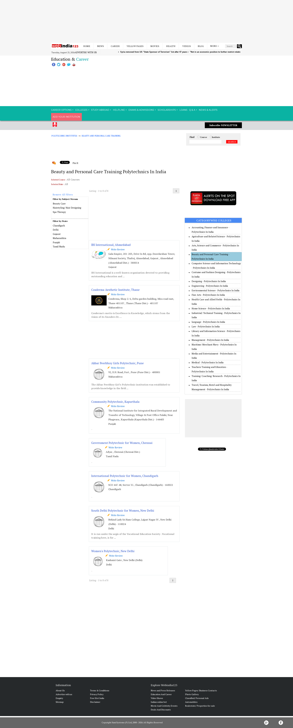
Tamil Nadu (59, 246)
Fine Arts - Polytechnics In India (208, 294)
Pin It (75, 163)
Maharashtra (59, 238)
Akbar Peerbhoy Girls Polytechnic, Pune (117, 363)
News (100, 46)
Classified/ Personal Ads (197, 698)
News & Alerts (208, 110)
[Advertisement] (146, 21)
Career (115, 46)
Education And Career (161, 694)
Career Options (61, 110)
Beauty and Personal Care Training (101, 135)
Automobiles (191, 701)
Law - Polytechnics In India (206, 326)
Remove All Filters (63, 194)
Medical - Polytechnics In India (208, 362)
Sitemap (60, 701)
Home (86, 46)
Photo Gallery (192, 694)
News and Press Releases (163, 690)
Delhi (55, 229)
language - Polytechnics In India (208, 321)
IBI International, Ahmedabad (111, 245)
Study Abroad (100, 110)
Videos (186, 46)
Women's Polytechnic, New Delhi (112, 551)
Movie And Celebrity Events (164, 705)
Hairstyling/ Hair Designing (67, 207)
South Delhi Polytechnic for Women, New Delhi (122, 510)
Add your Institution (66, 116)
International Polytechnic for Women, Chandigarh (124, 476)
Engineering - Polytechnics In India (210, 285)
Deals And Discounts (161, 709)
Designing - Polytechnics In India (209, 281)
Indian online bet (159, 701)
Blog (201, 46)
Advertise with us (86, 52)
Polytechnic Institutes (64, 135)
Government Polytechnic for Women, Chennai (121, 443)
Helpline (119, 110)
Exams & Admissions (141, 110)
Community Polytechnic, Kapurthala (115, 402)
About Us (60, 690)
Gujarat (57, 233)
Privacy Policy (96, 694)
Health (170, 46)
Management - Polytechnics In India (210, 339)
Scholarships (167, 110)
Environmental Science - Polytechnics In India (215, 290)
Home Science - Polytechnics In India (211, 308)
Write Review (117, 249)
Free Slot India (97, 698)
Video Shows (157, 698)
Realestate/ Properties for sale (200, 705)
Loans (183, 110)
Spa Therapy (59, 211)
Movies (154, 46)
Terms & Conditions (99, 690)
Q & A (192, 110)
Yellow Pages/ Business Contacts (201, 690)
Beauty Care (59, 203)
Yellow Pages (135, 46)
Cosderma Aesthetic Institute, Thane (115, 290)
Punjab (56, 242)
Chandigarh (59, 225)
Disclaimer (95, 701)
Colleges (81, 110)
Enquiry (59, 698)
